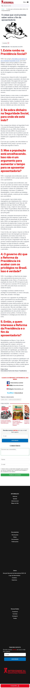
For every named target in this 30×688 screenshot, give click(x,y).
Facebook (15, 611)
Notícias (15, 496)
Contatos (14, 577)
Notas (15, 537)
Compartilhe (14, 685)
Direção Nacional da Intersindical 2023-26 (14, 573)
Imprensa (14, 580)
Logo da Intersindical (14, 575)
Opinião (15, 498)
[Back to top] (26, 681)
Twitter (15, 618)
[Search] (2, 5)
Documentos (15, 539)
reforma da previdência (15, 399)
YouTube (15, 614)
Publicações (15, 541)
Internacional (14, 501)
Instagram (15, 616)
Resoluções (15, 535)
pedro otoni (4, 399)
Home (3, 9)
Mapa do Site (15, 503)
